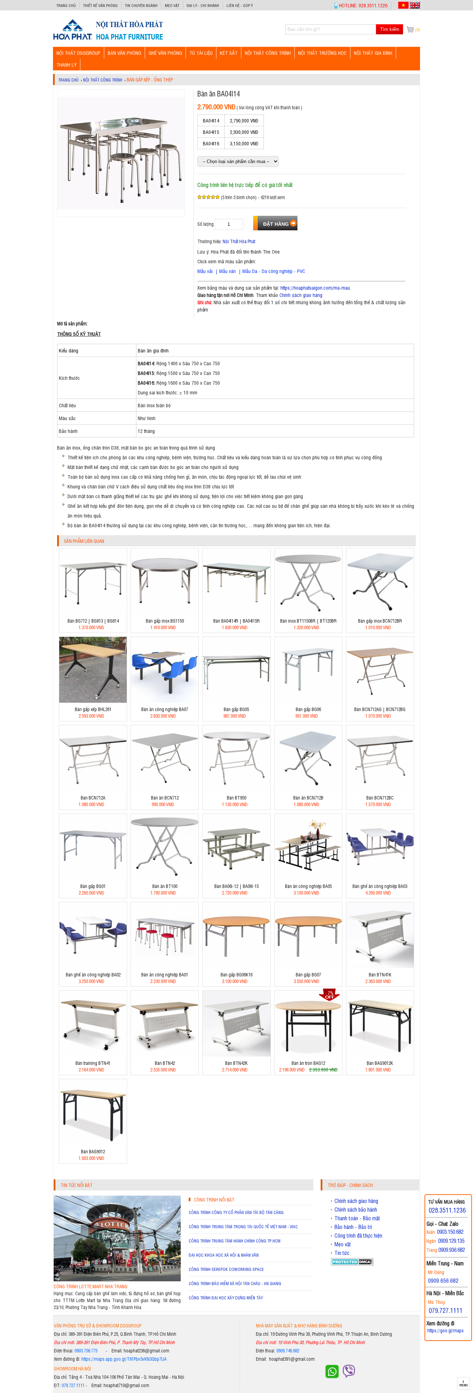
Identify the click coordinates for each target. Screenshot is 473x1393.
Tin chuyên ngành (141, 5)
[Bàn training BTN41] (93, 1055)
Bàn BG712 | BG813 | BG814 (93, 621)
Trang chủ (66, 5)
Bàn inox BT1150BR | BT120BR (308, 621)
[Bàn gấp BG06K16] (236, 966)
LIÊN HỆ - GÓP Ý (239, 5)
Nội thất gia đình (373, 52)
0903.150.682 (450, 1231)
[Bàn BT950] (236, 789)
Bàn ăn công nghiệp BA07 (164, 709)
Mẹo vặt (172, 5)
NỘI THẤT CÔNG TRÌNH (268, 52)
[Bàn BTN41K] (380, 966)
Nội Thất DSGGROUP (78, 52)
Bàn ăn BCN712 (165, 798)
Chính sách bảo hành (355, 1209)
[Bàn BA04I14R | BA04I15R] (236, 612)
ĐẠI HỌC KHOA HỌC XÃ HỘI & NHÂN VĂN (224, 1255)
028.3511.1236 (447, 1210)
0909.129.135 (451, 1240)
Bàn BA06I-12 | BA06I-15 (236, 886)
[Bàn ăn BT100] (164, 878)
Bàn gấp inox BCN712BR (380, 621)
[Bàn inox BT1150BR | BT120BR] (308, 612)
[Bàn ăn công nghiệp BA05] (308, 878)
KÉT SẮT (229, 52)
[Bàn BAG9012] (93, 1143)
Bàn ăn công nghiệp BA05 (308, 886)
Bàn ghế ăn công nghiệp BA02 (93, 974)
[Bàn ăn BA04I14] (108, 39)
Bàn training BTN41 (92, 1063)
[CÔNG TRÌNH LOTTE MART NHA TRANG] (117, 1279)
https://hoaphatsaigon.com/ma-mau (315, 287)
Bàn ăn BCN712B (308, 798)
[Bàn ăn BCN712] (164, 789)
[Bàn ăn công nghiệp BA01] (164, 966)
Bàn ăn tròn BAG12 (308, 1063)
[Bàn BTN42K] (236, 1055)
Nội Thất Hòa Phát (239, 241)
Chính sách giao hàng (300, 294)
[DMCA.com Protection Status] (352, 1263)
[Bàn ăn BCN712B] (308, 789)
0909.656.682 (443, 1280)
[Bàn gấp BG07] (308, 966)
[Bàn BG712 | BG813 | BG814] (93, 612)
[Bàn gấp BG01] (93, 878)
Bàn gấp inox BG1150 (165, 621)
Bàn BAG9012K (380, 1063)
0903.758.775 (85, 1350)
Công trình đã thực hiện (358, 1235)
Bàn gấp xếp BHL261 (93, 709)
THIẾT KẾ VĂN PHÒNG (100, 5)
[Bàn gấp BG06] (308, 701)
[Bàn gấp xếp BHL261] (93, 701)
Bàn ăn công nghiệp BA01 (164, 974)
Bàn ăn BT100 (164, 886)
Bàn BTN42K (236, 1063)
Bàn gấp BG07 (308, 974)
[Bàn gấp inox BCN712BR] (380, 612)
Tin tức (341, 1252)
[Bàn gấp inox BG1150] (164, 612)
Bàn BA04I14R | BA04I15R (236, 621)
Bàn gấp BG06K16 (236, 974)
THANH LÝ (66, 64)
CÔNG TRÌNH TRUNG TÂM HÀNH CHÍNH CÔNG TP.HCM (234, 1241)
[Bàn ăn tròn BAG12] (308, 1055)
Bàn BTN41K (380, 974)
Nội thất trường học (322, 52)
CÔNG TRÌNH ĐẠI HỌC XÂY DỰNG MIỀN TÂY (226, 1297)
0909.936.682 (451, 1249)
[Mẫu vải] (236, 270)
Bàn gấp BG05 (236, 709)
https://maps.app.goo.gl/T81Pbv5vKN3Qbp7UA (124, 1359)
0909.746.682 (287, 1350)
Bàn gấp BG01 (93, 886)
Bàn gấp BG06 (308, 709)
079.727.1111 (73, 1385)
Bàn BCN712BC (380, 798)
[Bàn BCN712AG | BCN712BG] (380, 701)
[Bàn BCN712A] (93, 789)
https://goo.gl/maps (445, 1330)
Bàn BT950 (236, 798)
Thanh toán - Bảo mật (357, 1218)
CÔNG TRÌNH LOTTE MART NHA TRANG (90, 1286)
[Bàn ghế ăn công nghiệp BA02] (93, 966)
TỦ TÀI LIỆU (201, 52)
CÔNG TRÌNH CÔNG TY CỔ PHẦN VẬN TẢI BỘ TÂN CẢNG (236, 1212)
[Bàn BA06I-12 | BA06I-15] (236, 878)
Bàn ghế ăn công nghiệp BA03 (379, 886)
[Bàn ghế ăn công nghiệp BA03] (380, 878)
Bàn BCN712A (93, 798)
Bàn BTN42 (165, 1063)
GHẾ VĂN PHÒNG (165, 52)
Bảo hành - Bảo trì (353, 1226)
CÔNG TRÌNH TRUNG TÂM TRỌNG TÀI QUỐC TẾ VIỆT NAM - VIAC (243, 1226)
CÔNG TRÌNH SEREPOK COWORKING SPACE (226, 1269)
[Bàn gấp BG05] (236, 701)
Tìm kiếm (389, 29)
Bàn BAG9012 (93, 1151)
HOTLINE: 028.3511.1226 (363, 5)
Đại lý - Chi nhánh (203, 5)
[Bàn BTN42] (164, 1055)
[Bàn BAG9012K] (380, 1055)
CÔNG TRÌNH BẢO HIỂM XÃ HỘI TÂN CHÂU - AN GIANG (235, 1283)
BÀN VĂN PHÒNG (124, 52)
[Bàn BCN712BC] (380, 789)
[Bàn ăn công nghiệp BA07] (164, 701)
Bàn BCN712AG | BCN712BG (379, 709)
